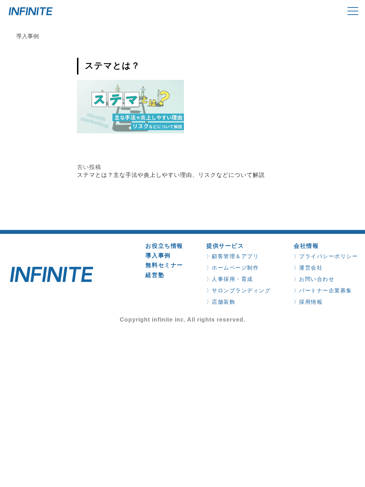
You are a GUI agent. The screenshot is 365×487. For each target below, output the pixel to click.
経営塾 (154, 275)
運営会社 (311, 268)
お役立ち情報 (164, 246)
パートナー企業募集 (325, 290)
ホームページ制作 (235, 268)
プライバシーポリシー (328, 256)
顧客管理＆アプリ (235, 256)
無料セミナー (164, 265)
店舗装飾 (223, 302)
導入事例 (157, 255)
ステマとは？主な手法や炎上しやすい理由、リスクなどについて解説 (171, 175)
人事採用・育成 (232, 279)
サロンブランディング (241, 290)
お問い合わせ (316, 279)
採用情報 (311, 302)
